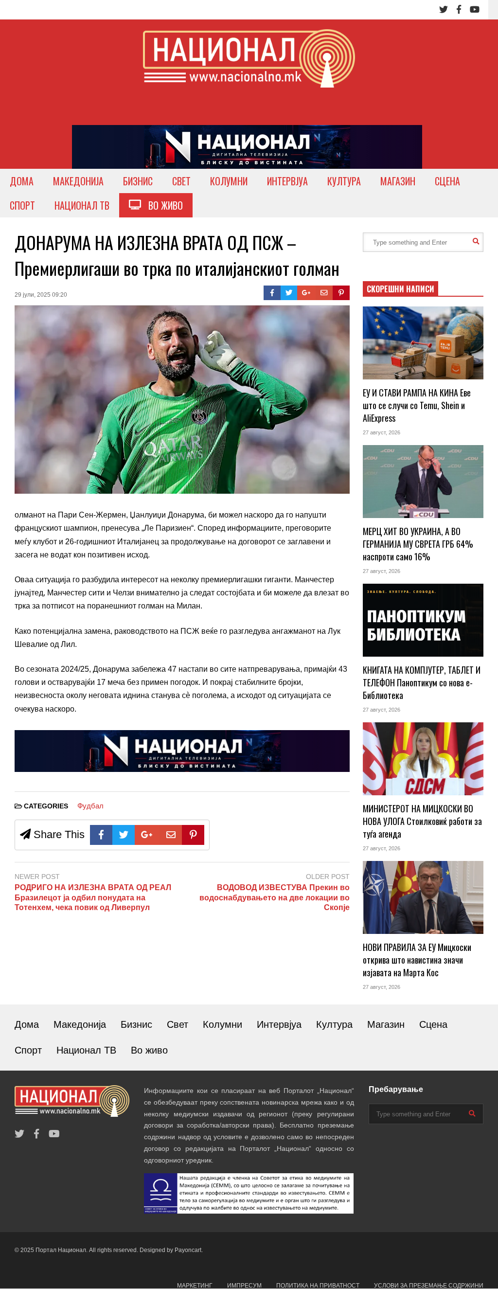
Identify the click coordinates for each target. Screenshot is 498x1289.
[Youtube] (475, 9)
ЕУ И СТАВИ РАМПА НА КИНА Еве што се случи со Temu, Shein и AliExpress (417, 405)
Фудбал (90, 806)
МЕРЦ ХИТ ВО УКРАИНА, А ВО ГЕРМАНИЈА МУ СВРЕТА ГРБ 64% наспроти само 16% (418, 544)
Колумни (222, 1024)
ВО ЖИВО (162, 205)
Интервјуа (279, 1024)
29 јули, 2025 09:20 (41, 294)
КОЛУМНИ (229, 181)
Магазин (386, 1024)
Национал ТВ (86, 1050)
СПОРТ (22, 205)
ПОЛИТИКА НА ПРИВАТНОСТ (317, 1286)
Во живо (149, 1050)
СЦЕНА (447, 181)
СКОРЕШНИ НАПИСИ (400, 289)
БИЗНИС (138, 181)
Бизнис (136, 1024)
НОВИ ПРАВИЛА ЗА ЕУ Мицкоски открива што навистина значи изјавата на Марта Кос (417, 960)
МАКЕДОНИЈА (78, 181)
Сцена (433, 1024)
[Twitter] (443, 9)
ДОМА (22, 181)
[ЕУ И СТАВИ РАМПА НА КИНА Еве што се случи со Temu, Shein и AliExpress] (423, 342)
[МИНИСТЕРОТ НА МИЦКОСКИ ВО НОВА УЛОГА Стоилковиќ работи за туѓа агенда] (423, 758)
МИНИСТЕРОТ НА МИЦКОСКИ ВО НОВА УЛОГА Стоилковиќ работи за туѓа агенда (422, 821)
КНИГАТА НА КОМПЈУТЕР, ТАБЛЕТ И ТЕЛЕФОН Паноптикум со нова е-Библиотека (421, 682)
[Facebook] (459, 9)
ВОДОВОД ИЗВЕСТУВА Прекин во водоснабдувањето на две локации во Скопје (274, 897)
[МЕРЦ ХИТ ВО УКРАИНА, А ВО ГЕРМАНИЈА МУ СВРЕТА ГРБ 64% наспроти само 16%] (423, 481)
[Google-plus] (306, 293)
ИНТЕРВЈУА (287, 181)
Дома (27, 1024)
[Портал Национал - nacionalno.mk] (249, 67)
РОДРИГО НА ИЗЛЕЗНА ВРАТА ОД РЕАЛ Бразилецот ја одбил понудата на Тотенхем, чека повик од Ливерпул (93, 897)
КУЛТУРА (344, 181)
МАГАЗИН (397, 181)
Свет (177, 1024)
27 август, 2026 (381, 432)
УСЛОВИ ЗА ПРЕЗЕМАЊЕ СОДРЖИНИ (428, 1286)
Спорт (28, 1050)
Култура (334, 1024)
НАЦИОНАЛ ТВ (81, 205)
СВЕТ (181, 181)
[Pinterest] (341, 293)
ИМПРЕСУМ (244, 1286)
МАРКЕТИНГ (195, 1286)
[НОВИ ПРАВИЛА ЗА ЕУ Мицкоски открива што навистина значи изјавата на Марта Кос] (423, 897)
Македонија (79, 1024)
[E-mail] (324, 293)
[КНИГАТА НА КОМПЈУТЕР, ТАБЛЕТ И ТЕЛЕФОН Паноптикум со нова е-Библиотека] (423, 620)
